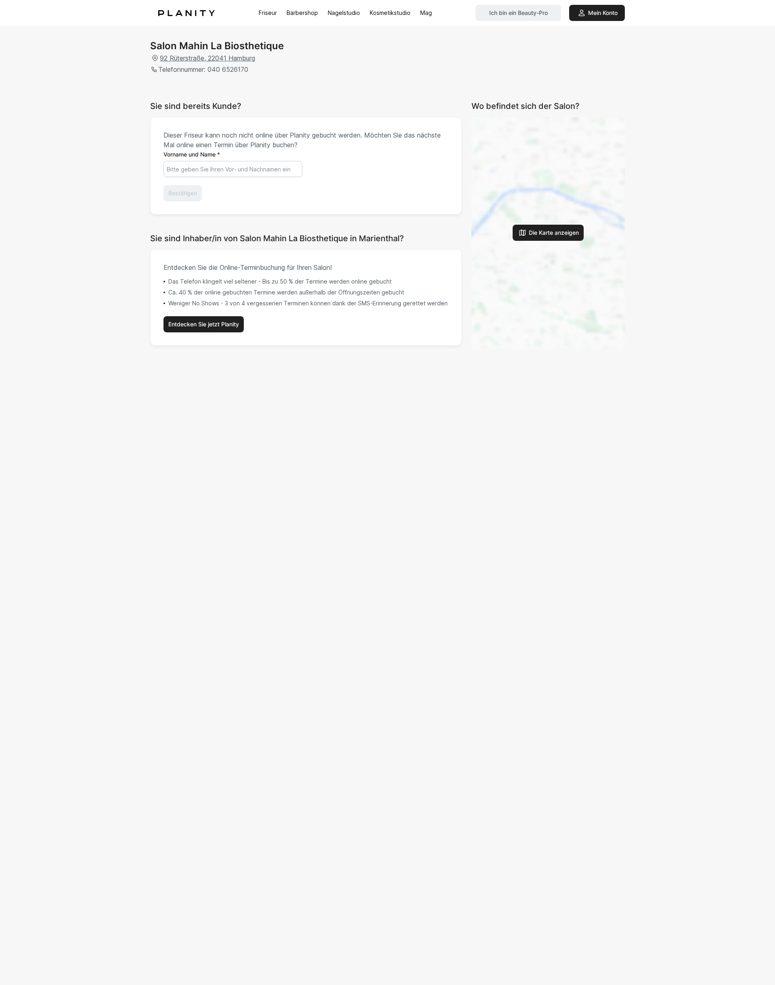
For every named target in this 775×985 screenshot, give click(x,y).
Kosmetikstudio (390, 12)
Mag (426, 12)
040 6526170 (227, 69)
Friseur (268, 12)
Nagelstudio (344, 12)
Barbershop (302, 12)
